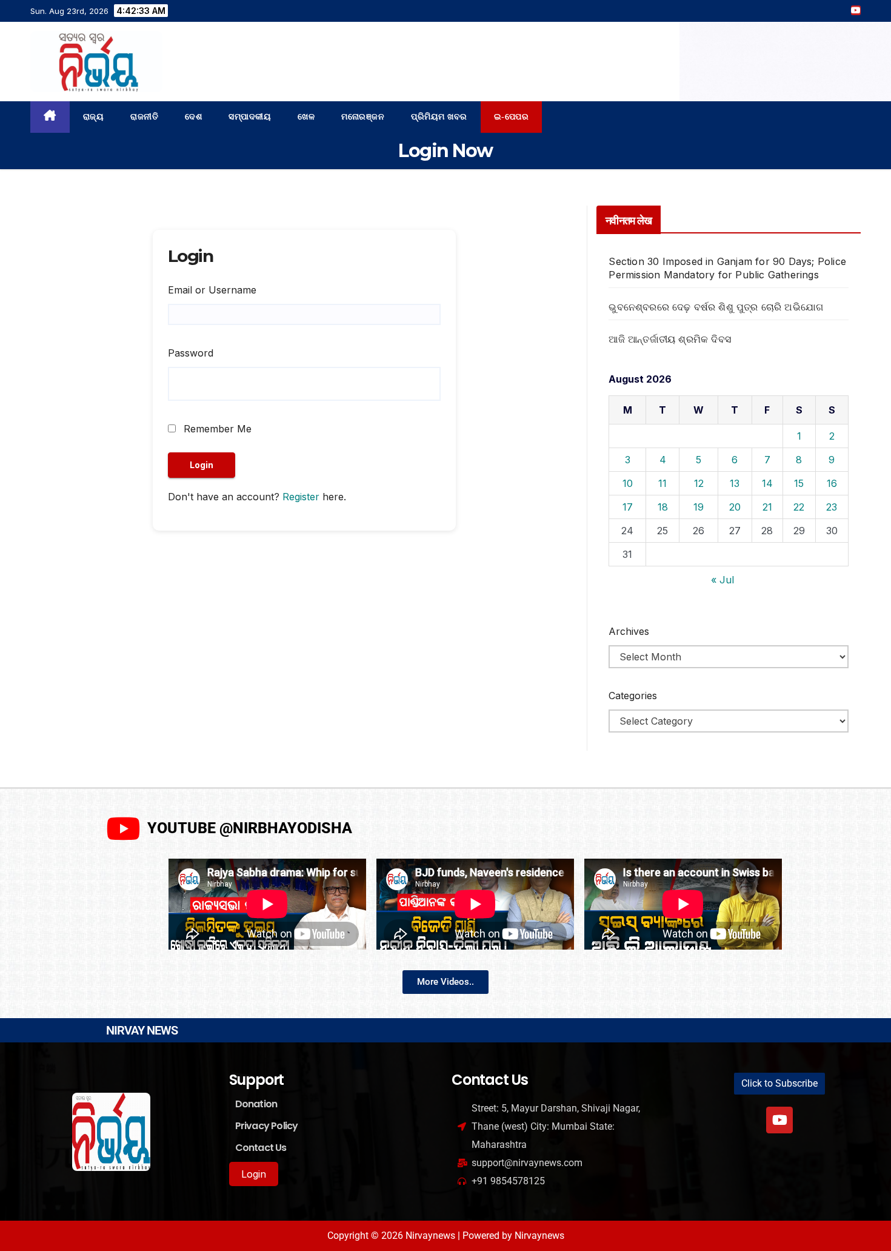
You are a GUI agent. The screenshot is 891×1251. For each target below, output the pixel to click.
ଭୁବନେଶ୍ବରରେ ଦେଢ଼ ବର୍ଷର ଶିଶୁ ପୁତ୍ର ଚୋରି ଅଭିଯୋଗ (716, 307)
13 (734, 483)
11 (662, 483)
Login (253, 1174)
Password (190, 353)
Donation (256, 1104)
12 (699, 483)
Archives (629, 631)
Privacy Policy (266, 1126)
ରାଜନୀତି (144, 116)
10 (627, 483)
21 (767, 507)
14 (767, 483)
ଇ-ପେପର (511, 116)
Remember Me (216, 429)
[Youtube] (779, 1120)
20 (735, 507)
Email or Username (212, 290)
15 (799, 483)
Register (300, 497)
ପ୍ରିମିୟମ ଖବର (439, 116)
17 (627, 507)
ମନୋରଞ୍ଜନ (362, 116)
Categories (633, 695)
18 (663, 507)
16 (832, 483)
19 (698, 507)
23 (831, 507)
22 (798, 507)
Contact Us (261, 1148)
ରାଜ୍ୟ (93, 116)
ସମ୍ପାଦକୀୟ (250, 116)
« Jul (722, 580)
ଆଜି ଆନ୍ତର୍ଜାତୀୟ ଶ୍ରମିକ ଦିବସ (670, 339)
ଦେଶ (193, 116)
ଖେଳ (306, 116)
